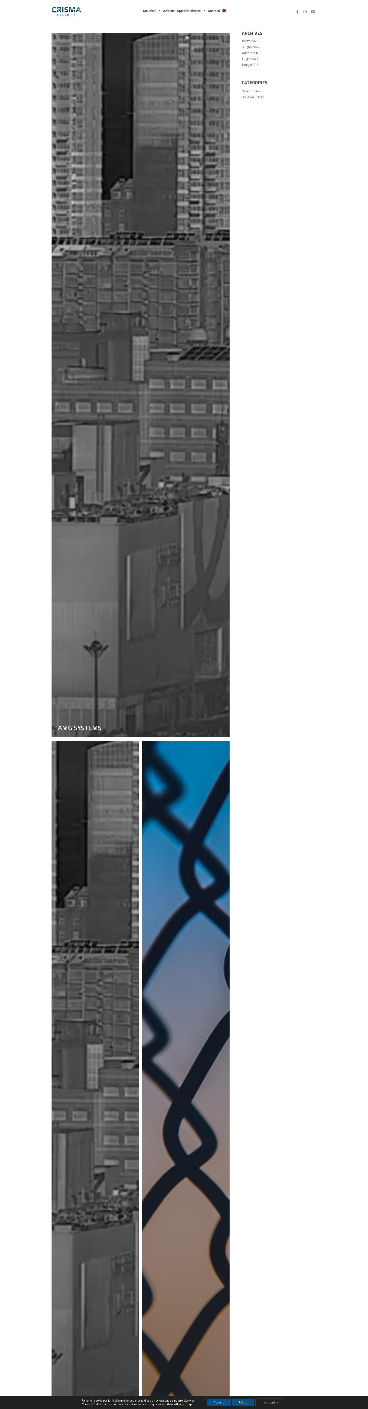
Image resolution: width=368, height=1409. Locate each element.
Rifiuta (243, 1402)
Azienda (169, 11)
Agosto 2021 (251, 53)
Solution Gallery (253, 97)
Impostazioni (270, 1402)
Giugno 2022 (250, 47)
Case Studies (251, 91)
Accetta (219, 1402)
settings (186, 1404)
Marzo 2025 (250, 41)
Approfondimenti (189, 11)
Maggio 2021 (250, 65)
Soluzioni (149, 11)
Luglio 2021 (250, 59)
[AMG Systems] (141, 385)
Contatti (214, 11)
